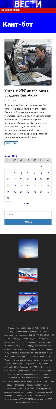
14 (34, 179)
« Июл (27, 203)
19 (21, 185)
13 (28, 179)
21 (34, 185)
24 (8, 192)
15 (41, 179)
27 (28, 192)
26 (21, 192)
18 (14, 185)
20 (28, 185)
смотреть (11, 143)
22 (41, 185)
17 (8, 185)
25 (14, 192)
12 (21, 179)
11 (14, 179)
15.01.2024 (11, 100)
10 (8, 179)
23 (48, 185)
